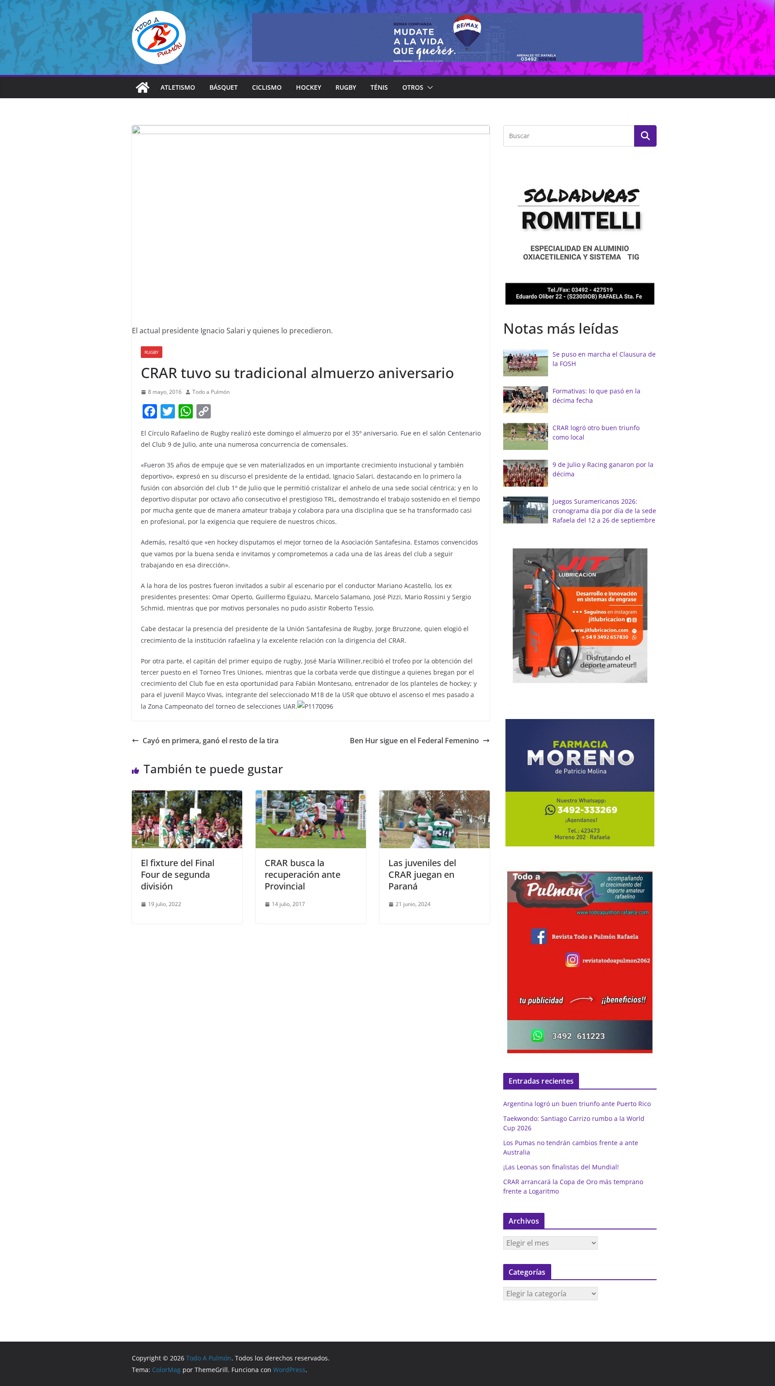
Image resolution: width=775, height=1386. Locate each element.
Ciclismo (267, 87)
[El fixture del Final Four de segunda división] (187, 797)
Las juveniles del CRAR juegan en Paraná (422, 874)
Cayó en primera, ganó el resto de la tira (211, 740)
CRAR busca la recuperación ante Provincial (302, 874)
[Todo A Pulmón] (142, 87)
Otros (412, 87)
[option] (579, 235)
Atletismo (178, 87)
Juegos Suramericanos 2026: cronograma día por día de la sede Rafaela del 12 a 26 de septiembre (604, 510)
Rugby (345, 87)
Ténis (379, 87)
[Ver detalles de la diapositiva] (447, 37)
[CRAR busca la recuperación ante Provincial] (311, 797)
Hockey (308, 87)
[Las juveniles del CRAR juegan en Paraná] (434, 797)
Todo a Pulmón (211, 392)
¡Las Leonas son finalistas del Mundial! (561, 1167)
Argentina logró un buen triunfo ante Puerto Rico (577, 1103)
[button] (428, 87)
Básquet (223, 87)
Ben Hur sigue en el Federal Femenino (414, 740)
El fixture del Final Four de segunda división (177, 874)
